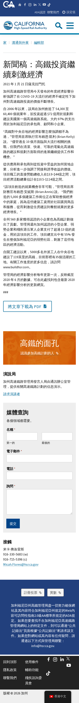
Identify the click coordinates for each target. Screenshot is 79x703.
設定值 (71, 12)
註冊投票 (34, 592)
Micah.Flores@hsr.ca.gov (20, 564)
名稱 (11, 429)
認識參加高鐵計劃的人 (39, 353)
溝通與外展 (20, 42)
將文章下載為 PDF (30, 306)
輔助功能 (32, 670)
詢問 (11, 486)
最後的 (46, 443)
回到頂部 (10, 662)
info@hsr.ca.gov (42, 646)
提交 (13, 523)
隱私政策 (10, 670)
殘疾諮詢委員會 (33, 680)
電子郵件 (14, 451)
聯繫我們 (53, 12)
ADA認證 (40, 12)
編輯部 (39, 42)
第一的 (11, 443)
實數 (57, 592)
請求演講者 (11, 394)
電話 (11, 468)
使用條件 (32, 662)
